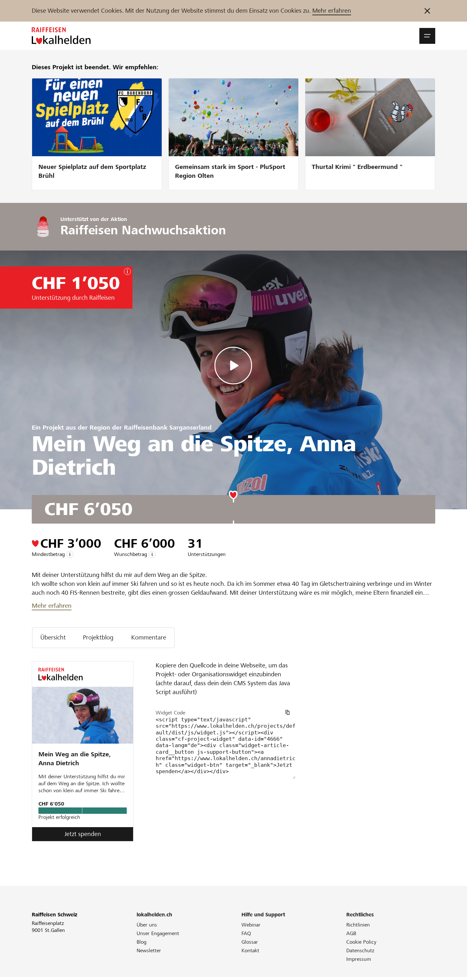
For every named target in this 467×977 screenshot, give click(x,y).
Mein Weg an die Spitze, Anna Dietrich (74, 759)
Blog (141, 942)
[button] (427, 36)
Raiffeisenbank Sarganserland (168, 427)
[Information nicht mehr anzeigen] (427, 10)
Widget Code (170, 713)
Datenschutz (360, 950)
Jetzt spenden (82, 834)
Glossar (249, 942)
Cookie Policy (361, 942)
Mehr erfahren (331, 10)
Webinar (251, 925)
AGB (351, 933)
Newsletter (149, 950)
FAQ (246, 933)
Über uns (147, 925)
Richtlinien (358, 925)
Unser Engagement (158, 933)
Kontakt (250, 950)
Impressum (358, 959)
